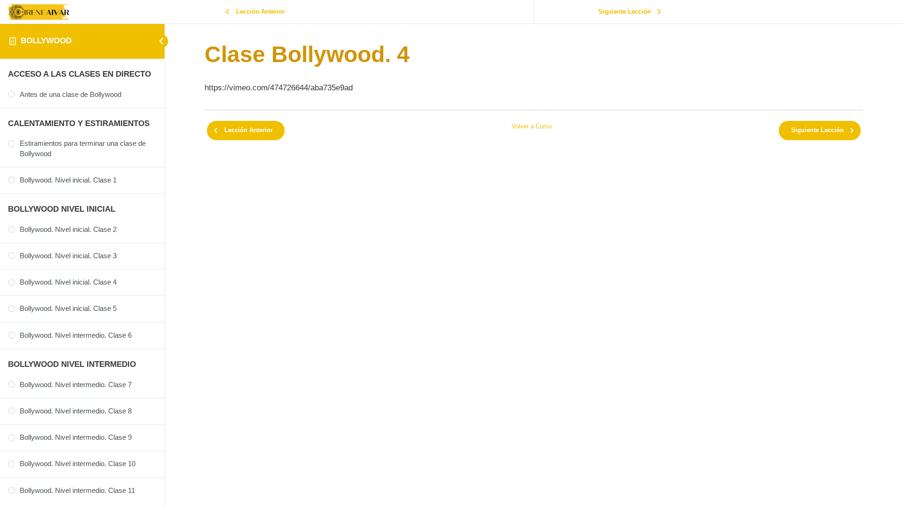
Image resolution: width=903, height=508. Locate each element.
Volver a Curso (532, 126)
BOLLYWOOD (46, 40)
